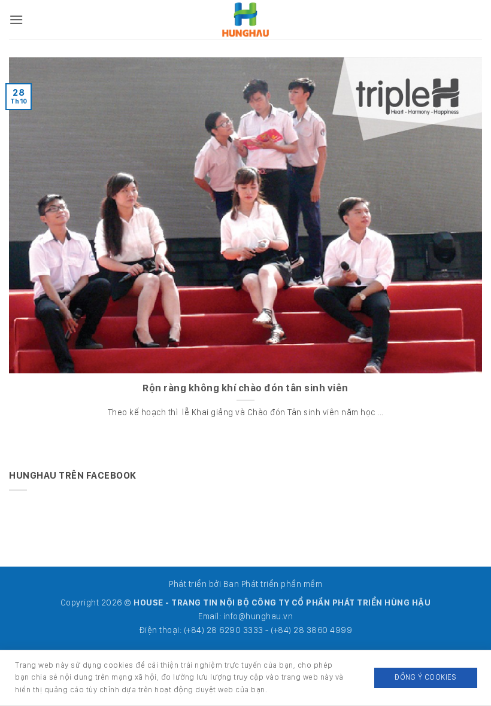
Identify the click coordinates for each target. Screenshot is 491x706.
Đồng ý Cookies (425, 676)
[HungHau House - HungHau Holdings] (245, 19)
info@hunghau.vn (258, 616)
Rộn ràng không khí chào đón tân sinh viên (245, 388)
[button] (16, 19)
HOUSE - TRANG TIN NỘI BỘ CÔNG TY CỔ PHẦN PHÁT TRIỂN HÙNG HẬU (282, 602)
